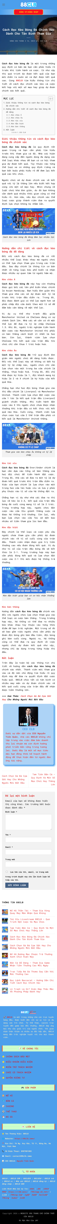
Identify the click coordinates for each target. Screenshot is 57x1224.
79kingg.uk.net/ (40, 1191)
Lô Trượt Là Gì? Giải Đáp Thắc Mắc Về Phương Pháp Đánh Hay (32, 990)
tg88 (27, 1195)
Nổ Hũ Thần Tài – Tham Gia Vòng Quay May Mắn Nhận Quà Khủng (30, 911)
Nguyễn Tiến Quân (25, 1161)
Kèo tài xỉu (17, 120)
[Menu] (3, 4)
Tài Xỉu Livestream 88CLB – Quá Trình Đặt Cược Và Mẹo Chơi (30, 920)
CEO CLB (43, 41)
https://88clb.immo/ (25, 1138)
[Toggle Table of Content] (49, 98)
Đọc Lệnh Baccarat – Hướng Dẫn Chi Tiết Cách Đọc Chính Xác (32, 981)
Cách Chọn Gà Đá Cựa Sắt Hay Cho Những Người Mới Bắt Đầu (14, 779)
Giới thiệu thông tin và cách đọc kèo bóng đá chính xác (27, 104)
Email (9, 847)
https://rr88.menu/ (17, 1192)
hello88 (43, 1195)
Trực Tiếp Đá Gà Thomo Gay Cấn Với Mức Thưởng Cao (32, 972)
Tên (8, 834)
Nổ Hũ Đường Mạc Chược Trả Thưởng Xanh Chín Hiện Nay (31, 955)
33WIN (46, 1189)
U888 (32, 1189)
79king (5, 1198)
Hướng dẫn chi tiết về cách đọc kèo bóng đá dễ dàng (28, 110)
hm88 (34, 1195)
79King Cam (16, 1195)
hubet (14, 1198)
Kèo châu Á (16, 115)
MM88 (4, 1192)
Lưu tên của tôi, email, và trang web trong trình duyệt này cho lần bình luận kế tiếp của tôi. (27, 876)
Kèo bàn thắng (18, 126)
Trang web (10, 859)
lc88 (22, 1198)
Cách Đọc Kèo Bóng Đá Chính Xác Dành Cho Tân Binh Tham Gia (30, 937)
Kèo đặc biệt (17, 123)
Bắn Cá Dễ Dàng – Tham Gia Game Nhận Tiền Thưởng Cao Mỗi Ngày (30, 964)
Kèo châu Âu (17, 117)
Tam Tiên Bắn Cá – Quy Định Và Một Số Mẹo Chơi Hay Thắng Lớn (32, 929)
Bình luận (11, 812)
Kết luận (11, 129)
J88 (38, 1189)
